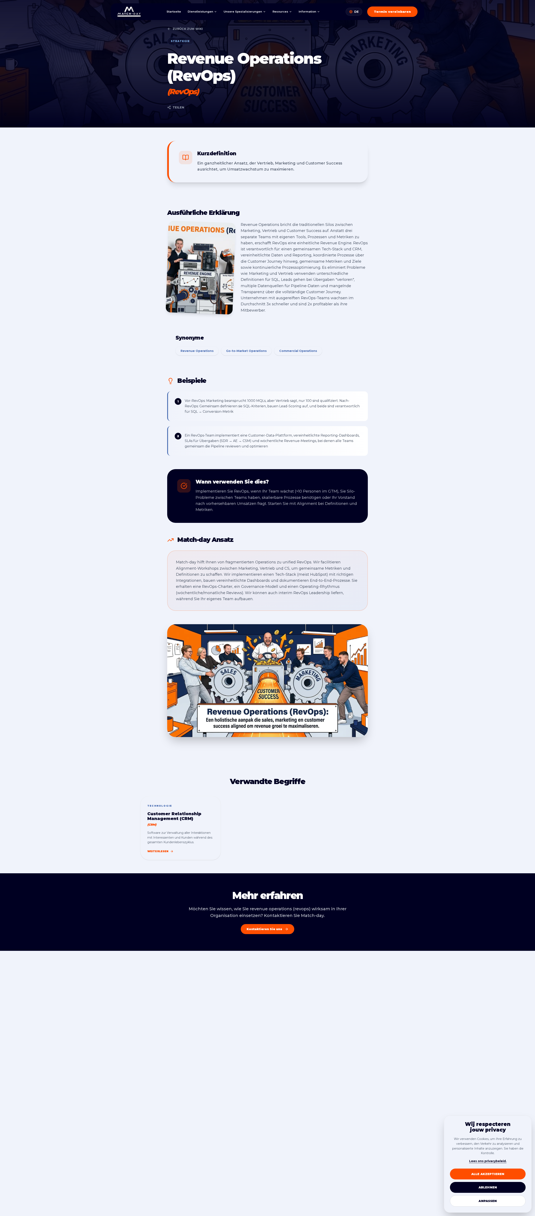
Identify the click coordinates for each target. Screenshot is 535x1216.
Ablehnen (488, 1187)
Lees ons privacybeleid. (488, 1161)
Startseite (174, 11)
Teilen (178, 107)
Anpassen (488, 1201)
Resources (280, 11)
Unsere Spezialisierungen (243, 11)
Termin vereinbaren (392, 12)
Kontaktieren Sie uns (264, 929)
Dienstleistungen (200, 11)
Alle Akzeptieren (487, 1174)
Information (307, 11)
